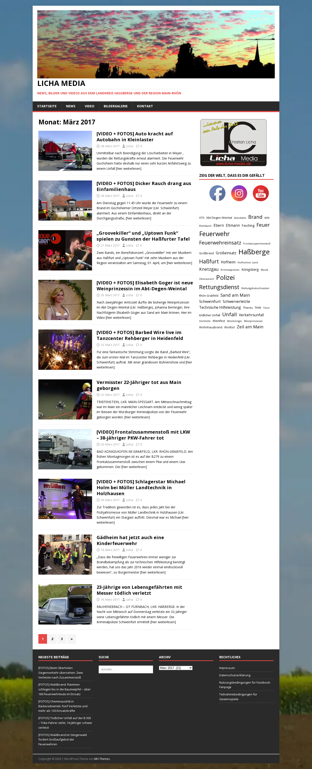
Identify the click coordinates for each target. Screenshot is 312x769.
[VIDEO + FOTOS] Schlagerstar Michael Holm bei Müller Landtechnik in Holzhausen (141, 487)
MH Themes (102, 759)
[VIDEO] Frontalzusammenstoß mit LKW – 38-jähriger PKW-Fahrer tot (143, 435)
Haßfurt (209, 261)
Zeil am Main (250, 327)
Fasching (248, 225)
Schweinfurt (210, 301)
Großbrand (206, 253)
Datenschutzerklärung (234, 675)
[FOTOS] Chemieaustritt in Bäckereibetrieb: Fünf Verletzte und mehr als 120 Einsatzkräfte (62, 706)
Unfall (229, 314)
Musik (264, 269)
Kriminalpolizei (230, 269)
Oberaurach (206, 278)
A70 (201, 218)
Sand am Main (235, 295)
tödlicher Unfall (209, 315)
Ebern (219, 225)
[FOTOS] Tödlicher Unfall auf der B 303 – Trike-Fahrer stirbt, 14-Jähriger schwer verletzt (65, 723)
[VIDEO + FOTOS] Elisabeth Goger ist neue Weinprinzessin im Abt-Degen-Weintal (145, 286)
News (70, 106)
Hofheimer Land (248, 262)
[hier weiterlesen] (128, 168)
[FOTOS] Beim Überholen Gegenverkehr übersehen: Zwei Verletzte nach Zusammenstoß (60, 672)
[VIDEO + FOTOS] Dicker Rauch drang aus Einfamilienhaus (144, 186)
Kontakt (145, 106)
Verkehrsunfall (251, 315)
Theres (248, 308)
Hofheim (228, 262)
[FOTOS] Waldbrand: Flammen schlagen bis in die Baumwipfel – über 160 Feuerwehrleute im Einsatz (64, 689)
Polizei (225, 277)
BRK (267, 217)
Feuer (263, 224)
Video (89, 106)
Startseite (47, 106)
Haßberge (254, 251)
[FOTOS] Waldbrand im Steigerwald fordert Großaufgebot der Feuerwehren (62, 739)
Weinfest (219, 321)
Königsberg (250, 269)
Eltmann (233, 225)
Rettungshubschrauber (255, 288)
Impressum (227, 668)
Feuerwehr (214, 233)
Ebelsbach (205, 225)
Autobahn (240, 217)
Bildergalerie (116, 106)
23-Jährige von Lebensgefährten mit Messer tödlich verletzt (139, 590)
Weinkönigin (234, 321)
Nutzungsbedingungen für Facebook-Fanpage (245, 684)
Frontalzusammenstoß (256, 243)
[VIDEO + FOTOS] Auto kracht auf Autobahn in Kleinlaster (135, 137)
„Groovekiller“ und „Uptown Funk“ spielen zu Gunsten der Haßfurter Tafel (143, 236)
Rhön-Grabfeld (208, 296)
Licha (129, 146)
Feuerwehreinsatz (220, 242)
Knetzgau (209, 269)
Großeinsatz (226, 252)
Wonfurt (229, 327)
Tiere (266, 307)
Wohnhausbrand (210, 327)
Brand (255, 216)
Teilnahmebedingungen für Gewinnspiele (238, 696)
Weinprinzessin (253, 321)
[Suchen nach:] (126, 669)
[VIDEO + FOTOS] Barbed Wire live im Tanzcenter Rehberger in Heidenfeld (140, 335)
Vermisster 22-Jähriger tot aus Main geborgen (139, 385)
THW (258, 308)
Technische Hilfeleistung (220, 307)
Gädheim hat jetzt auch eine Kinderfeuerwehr (130, 540)
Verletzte (205, 321)
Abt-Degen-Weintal (219, 218)
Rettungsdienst (219, 287)
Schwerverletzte (236, 301)
